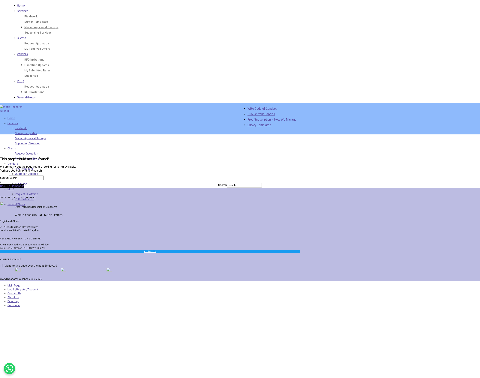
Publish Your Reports (261, 114)
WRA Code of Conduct (262, 108)
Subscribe (31, 75)
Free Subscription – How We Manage (272, 119)
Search (4, 177)
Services (22, 11)
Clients (21, 38)
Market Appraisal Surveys (41, 27)
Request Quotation (36, 43)
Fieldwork (31, 16)
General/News (26, 97)
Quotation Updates (36, 65)
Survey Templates (36, 21)
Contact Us (150, 251)
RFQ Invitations (34, 59)
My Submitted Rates (37, 70)
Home (21, 5)
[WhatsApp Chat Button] (9, 368)
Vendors (22, 54)
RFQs (20, 81)
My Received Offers (37, 48)
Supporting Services (38, 32)
